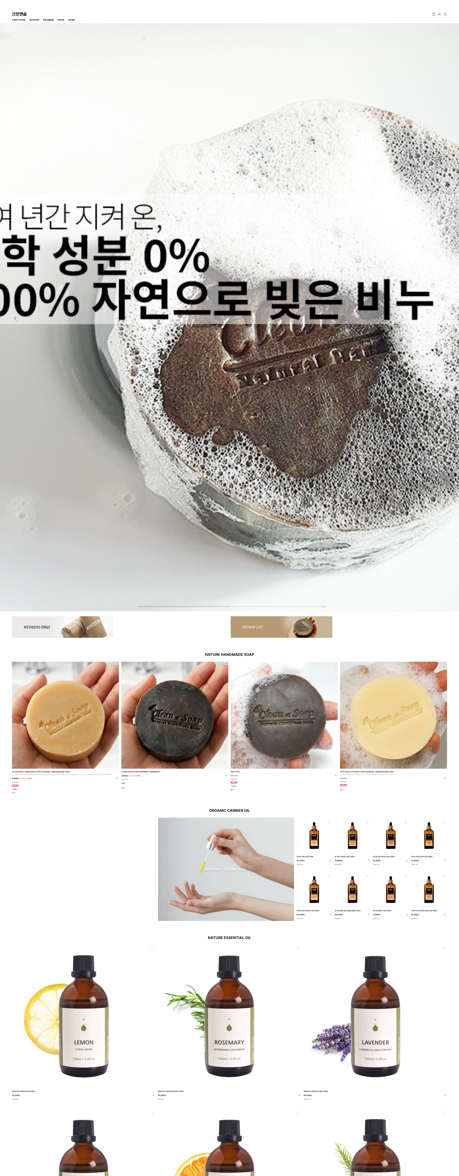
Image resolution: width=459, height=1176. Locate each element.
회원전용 (61, 20)
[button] (15, 318)
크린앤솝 (19, 14)
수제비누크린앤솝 (18, 20)
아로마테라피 (34, 20)
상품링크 (65, 728)
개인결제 (71, 20)
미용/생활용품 (48, 20)
